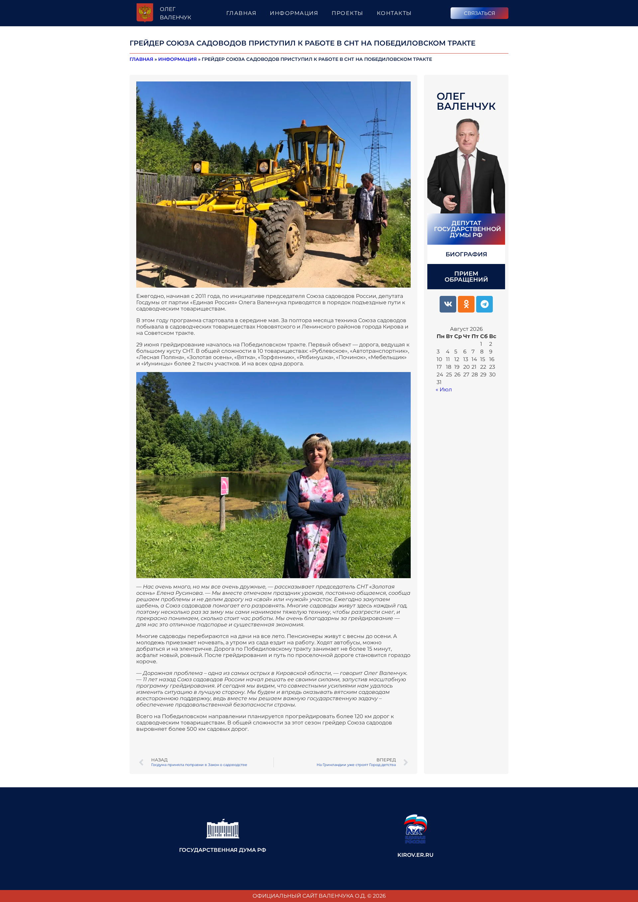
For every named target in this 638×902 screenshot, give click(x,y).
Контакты (394, 13)
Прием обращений (466, 276)
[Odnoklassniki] (466, 304)
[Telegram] (484, 304)
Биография (466, 254)
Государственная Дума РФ (222, 850)
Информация (294, 13)
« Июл (444, 389)
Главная (241, 13)
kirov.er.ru (415, 855)
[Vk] (448, 304)
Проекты (348, 13)
